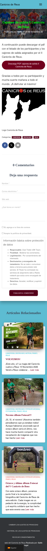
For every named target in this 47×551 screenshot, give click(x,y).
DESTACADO (27, 137)
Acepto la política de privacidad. (18, 233)
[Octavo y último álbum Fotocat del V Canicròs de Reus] (23, 459)
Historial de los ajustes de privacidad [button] (23, 531)
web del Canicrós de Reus (15, 542)
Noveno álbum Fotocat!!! (18, 415)
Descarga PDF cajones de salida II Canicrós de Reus (23, 65)
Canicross (16, 137)
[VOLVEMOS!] (23, 335)
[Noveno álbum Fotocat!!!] (23, 391)
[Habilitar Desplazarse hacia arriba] (42, 546)
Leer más (34, 369)
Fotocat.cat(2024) (32, 409)
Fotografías (11, 411)
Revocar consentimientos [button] (23, 537)
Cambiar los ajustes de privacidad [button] (23, 525)
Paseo (34, 353)
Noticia (28, 353)
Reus (36, 137)
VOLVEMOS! (13, 359)
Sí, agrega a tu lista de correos (17, 227)
